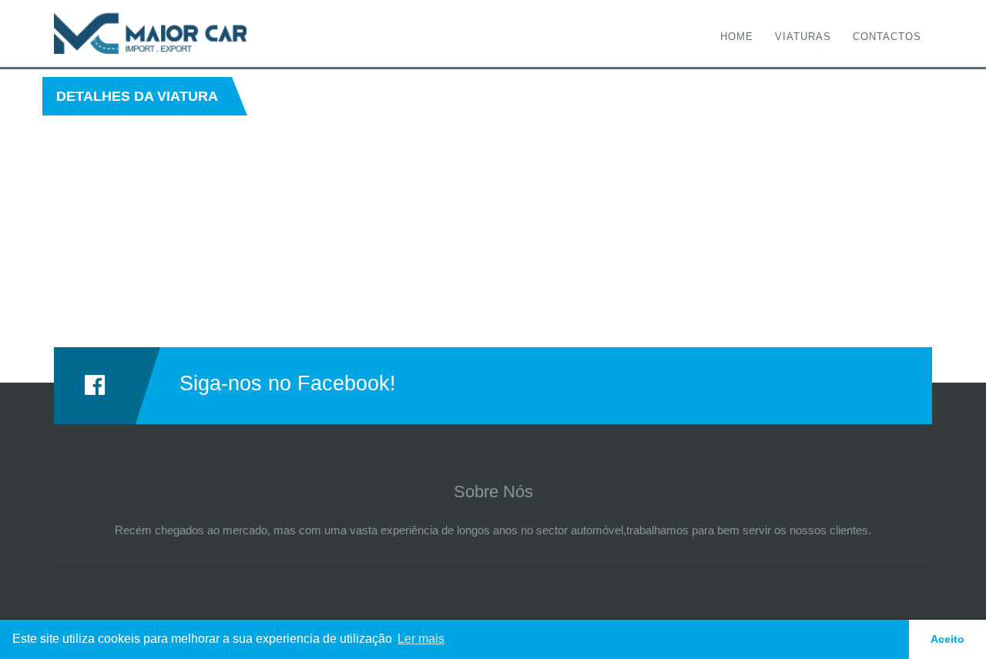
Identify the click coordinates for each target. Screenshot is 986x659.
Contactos (887, 36)
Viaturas (803, 36)
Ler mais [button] (420, 638)
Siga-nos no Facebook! (287, 383)
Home (736, 36)
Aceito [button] (947, 639)
